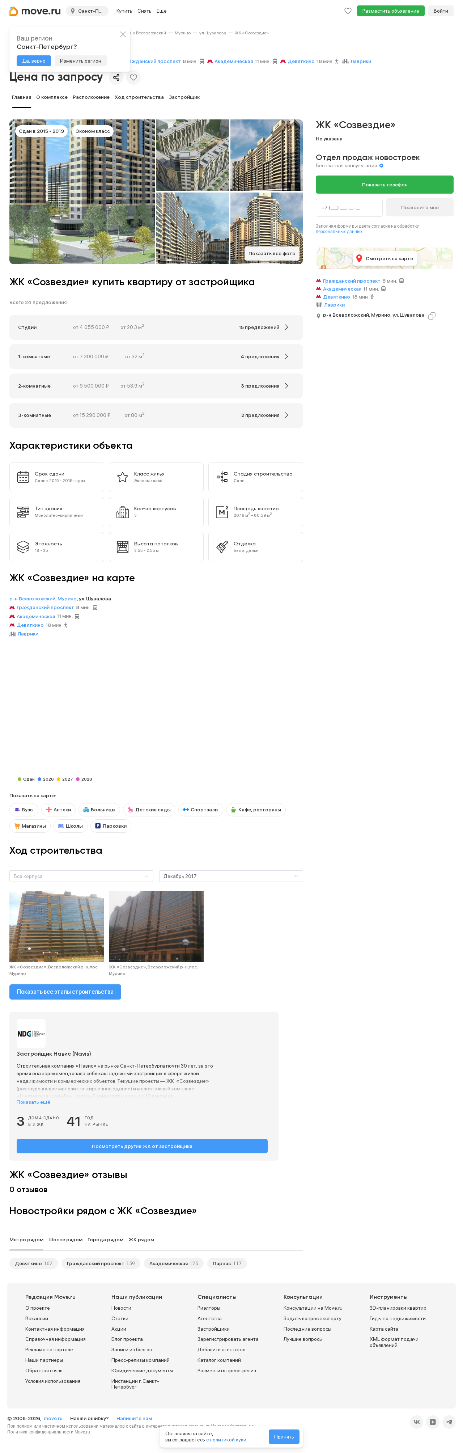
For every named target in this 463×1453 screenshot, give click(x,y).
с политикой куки (226, 1440)
